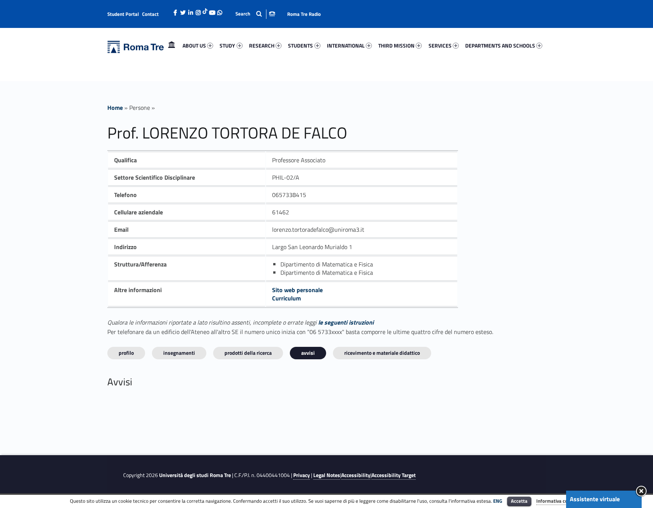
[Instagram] (198, 10)
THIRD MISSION (396, 45)
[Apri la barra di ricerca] (255, 14)
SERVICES (440, 45)
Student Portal (123, 14)
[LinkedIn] (190, 10)
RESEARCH (261, 45)
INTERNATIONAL (346, 45)
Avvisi (308, 353)
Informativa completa (559, 501)
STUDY (227, 45)
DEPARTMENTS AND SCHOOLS (500, 45)
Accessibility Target (393, 475)
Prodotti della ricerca (248, 353)
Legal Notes (326, 475)
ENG (497, 501)
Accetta (519, 501)
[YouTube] (212, 10)
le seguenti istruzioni (346, 322)
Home (171, 45)
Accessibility (355, 475)
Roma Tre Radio (304, 14)
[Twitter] (182, 10)
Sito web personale (297, 289)
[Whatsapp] (219, 10)
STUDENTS (300, 45)
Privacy (301, 475)
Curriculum (286, 298)
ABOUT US (194, 45)
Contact (150, 14)
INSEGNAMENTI (179, 353)
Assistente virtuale (595, 498)
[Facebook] (175, 10)
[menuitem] (171, 46)
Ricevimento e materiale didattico (382, 353)
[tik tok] (205, 10)
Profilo (126, 353)
